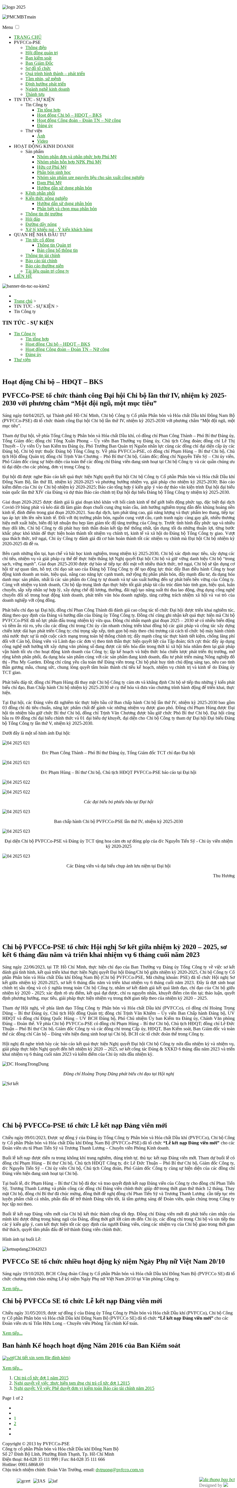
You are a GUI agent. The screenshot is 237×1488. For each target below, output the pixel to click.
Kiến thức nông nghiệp (46, 198)
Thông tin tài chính (42, 255)
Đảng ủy (45, 125)
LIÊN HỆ (23, 276)
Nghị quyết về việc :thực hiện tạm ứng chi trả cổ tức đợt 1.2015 (72, 1383)
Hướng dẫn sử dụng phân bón (64, 187)
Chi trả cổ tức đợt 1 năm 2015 (41, 1377)
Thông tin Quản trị (54, 245)
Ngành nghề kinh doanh (47, 89)
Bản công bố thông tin (57, 250)
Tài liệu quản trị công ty (47, 271)
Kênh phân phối (40, 193)
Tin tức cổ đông (39, 239)
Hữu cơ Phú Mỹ (52, 167)
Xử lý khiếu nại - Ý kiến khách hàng (58, 229)
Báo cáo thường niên (44, 265)
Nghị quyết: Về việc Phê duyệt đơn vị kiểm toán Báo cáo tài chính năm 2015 (84, 1388)
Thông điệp (36, 47)
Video (42, 141)
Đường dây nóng (41, 224)
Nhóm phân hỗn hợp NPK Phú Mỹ (69, 161)
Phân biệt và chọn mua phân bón (67, 208)
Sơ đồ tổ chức (38, 68)
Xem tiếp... (12, 1288)
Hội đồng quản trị (41, 52)
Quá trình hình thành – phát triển (55, 73)
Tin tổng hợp (48, 109)
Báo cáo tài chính (41, 260)
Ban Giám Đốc (39, 63)
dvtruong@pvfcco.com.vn (120, 1469)
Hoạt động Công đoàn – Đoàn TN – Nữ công (79, 120)
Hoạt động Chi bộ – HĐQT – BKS (69, 115)
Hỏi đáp (32, 219)
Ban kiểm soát (38, 57)
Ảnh (41, 135)
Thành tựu (35, 94)
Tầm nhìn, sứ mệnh (43, 78)
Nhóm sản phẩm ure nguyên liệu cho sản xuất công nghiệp (90, 177)
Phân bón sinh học (54, 172)
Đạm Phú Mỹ (49, 182)
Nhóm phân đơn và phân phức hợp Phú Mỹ (77, 156)
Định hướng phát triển (45, 83)
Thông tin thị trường (43, 213)
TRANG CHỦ (28, 37)
